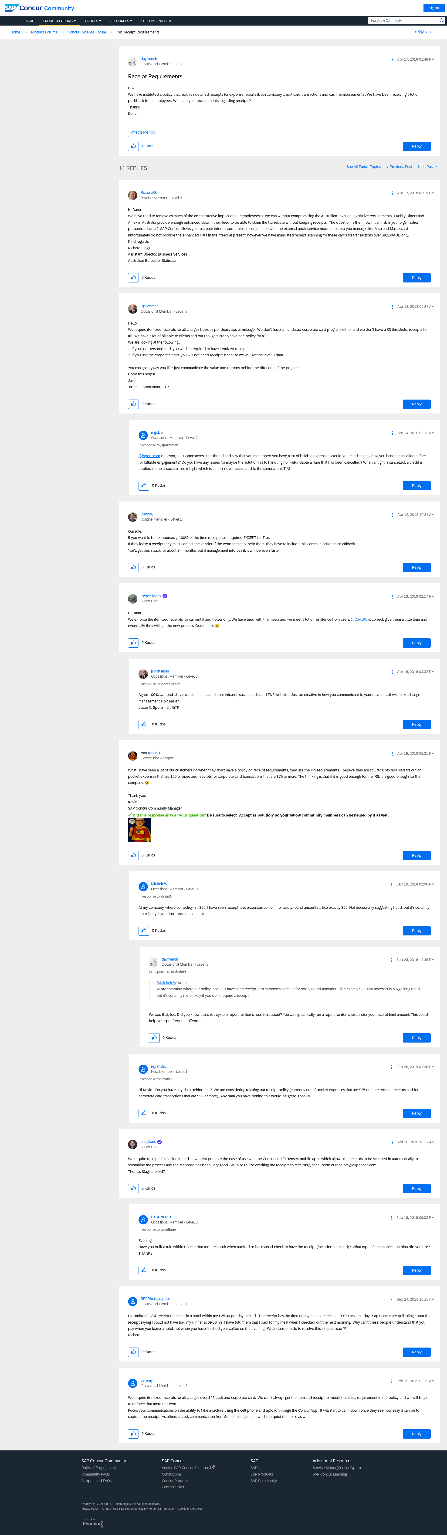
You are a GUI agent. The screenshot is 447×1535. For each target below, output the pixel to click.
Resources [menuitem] (119, 21)
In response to (158, 445)
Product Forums (44, 32)
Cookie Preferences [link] (190, 1508)
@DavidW (359, 619)
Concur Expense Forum (87, 32)
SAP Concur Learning (330, 1474)
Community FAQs (95, 1474)
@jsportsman (149, 456)
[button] (392, 59)
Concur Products (175, 1481)
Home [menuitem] (29, 21)
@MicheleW (166, 983)
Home (15, 32)
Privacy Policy (89, 1508)
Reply (417, 146)
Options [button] (424, 31)
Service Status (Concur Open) (337, 1468)
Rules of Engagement (98, 1468)
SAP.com (257, 1468)
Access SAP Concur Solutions (186, 1468)
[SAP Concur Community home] (23, 8)
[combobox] (406, 20)
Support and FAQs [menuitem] (156, 21)
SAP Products (262, 1474)
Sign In (434, 8)
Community (59, 8)
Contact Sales (173, 1487)
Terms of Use (110, 1508)
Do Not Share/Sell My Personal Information (148, 1508)
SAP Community (264, 1481)
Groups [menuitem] (91, 21)
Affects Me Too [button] (143, 132)
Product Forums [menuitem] (58, 21)
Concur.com (171, 1474)
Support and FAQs (96, 1481)
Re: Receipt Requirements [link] (138, 32)
